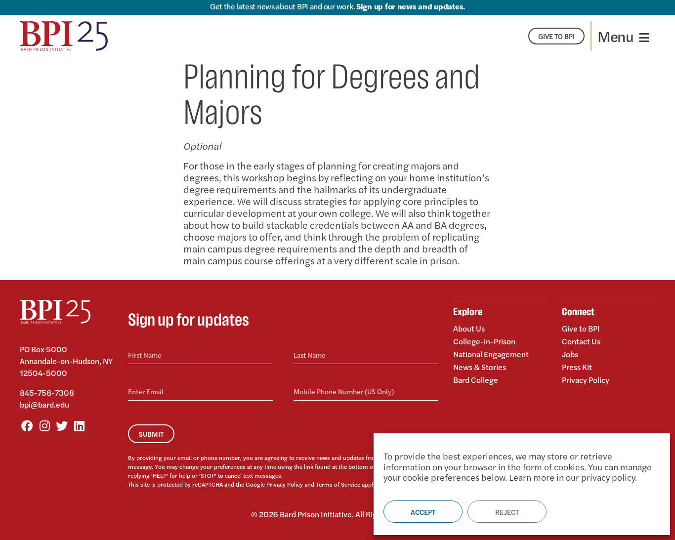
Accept (423, 512)
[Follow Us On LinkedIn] (79, 425)
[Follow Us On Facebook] (27, 425)
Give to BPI (581, 329)
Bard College (475, 379)
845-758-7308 (47, 392)
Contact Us (581, 341)
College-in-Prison (484, 341)
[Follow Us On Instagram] (44, 425)
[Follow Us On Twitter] (61, 425)
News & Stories (479, 367)
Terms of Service (338, 484)
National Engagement (491, 354)
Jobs (570, 354)
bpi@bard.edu (44, 404)
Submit (151, 434)
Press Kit (577, 367)
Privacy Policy (284, 484)
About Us (469, 329)
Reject (507, 512)
